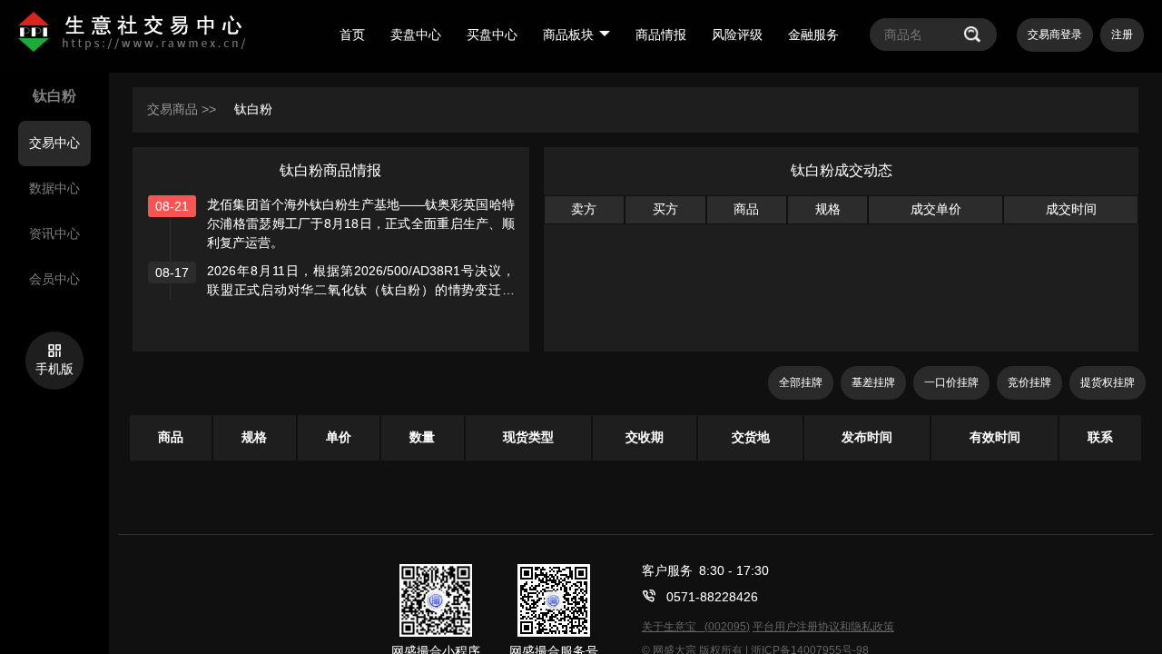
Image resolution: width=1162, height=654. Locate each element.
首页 (352, 34)
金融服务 (813, 34)
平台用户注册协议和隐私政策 (823, 626)
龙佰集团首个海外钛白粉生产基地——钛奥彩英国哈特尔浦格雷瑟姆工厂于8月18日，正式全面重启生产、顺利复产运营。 (361, 223)
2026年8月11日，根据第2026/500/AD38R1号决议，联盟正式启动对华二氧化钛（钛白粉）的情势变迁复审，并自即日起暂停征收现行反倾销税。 (361, 289)
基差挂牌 (873, 382)
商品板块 (568, 34)
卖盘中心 (415, 34)
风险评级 (737, 34)
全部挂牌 (800, 382)
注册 (1122, 34)
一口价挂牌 (951, 382)
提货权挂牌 (1107, 382)
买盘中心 (492, 34)
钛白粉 (253, 109)
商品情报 (660, 34)
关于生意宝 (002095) (696, 626)
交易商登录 (1055, 34)
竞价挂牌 (1029, 382)
